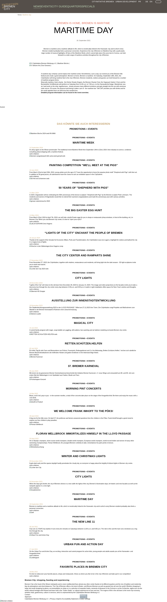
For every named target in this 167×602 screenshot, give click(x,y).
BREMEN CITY (9, 6)
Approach (28, 597)
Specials (88, 6)
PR (139, 2)
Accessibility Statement (70, 599)
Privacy (52, 599)
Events (46, 6)
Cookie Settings (84, 599)
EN (151, 2)
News (37, 6)
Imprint (58, 599)
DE (147, 2)
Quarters (74, 6)
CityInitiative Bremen (103, 2)
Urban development (126, 2)
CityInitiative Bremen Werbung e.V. (37, 599)
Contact (27, 594)
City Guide (59, 6)
